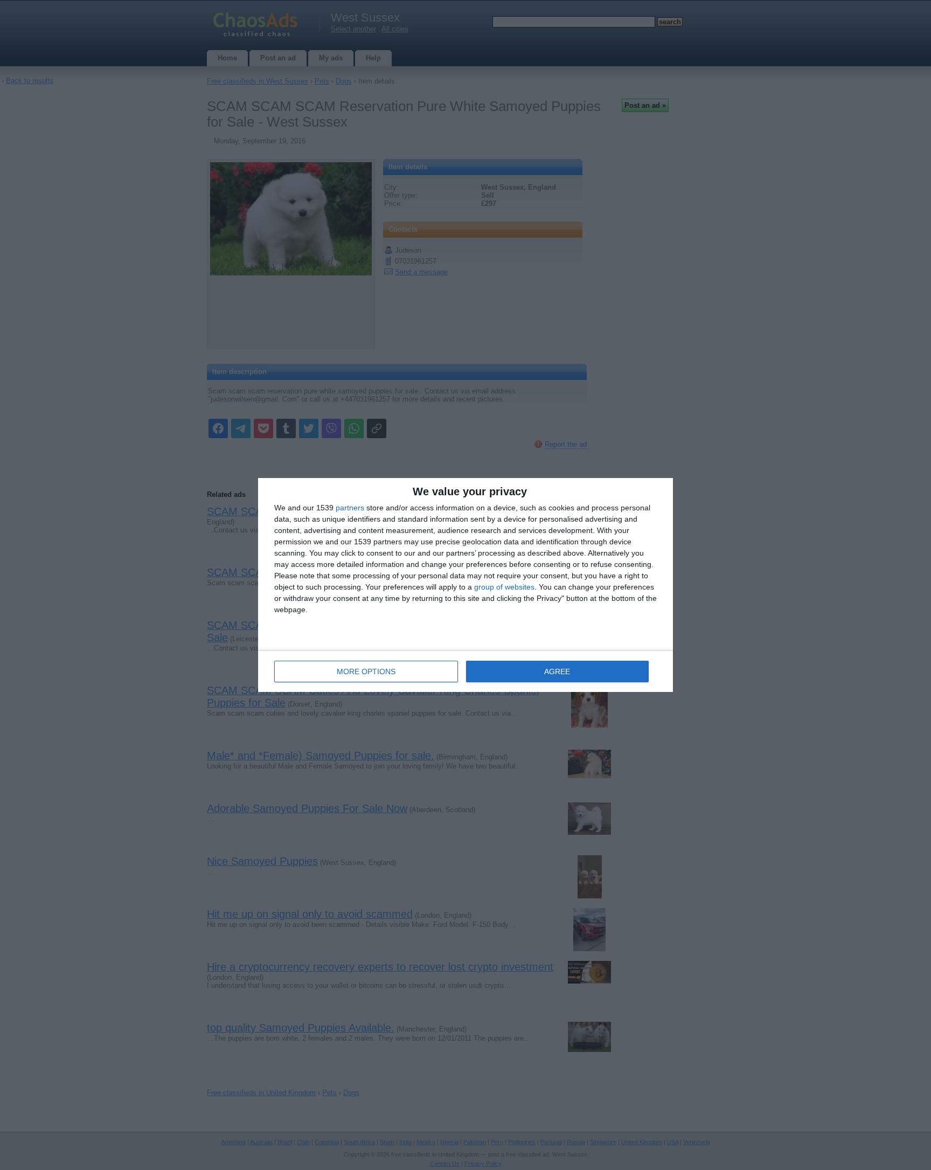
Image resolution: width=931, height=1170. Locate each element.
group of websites (504, 587)
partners (350, 507)
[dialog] (465, 585)
